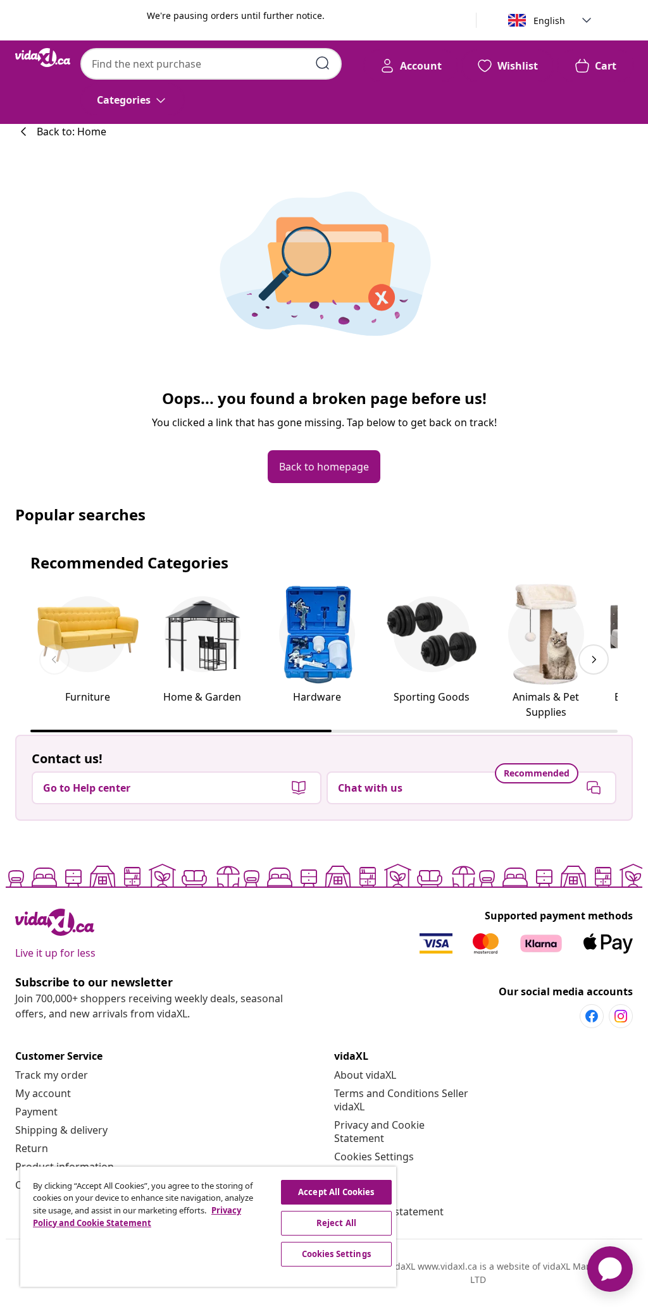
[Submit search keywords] (323, 63)
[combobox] (211, 64)
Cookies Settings (374, 1156)
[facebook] (591, 1016)
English (549, 21)
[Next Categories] (593, 659)
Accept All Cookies (336, 1192)
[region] (208, 1227)
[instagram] (620, 1016)
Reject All (336, 1223)
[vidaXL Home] (42, 57)
